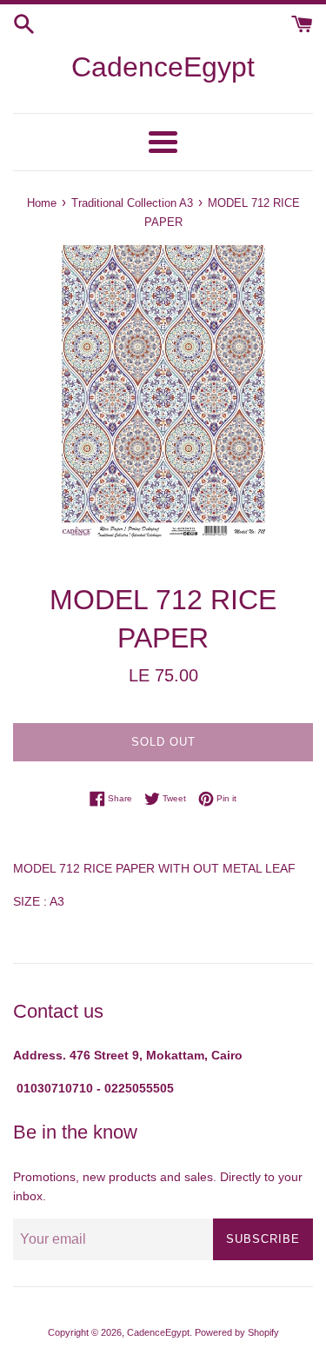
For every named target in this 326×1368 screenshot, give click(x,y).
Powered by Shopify (237, 1332)
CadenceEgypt (163, 67)
